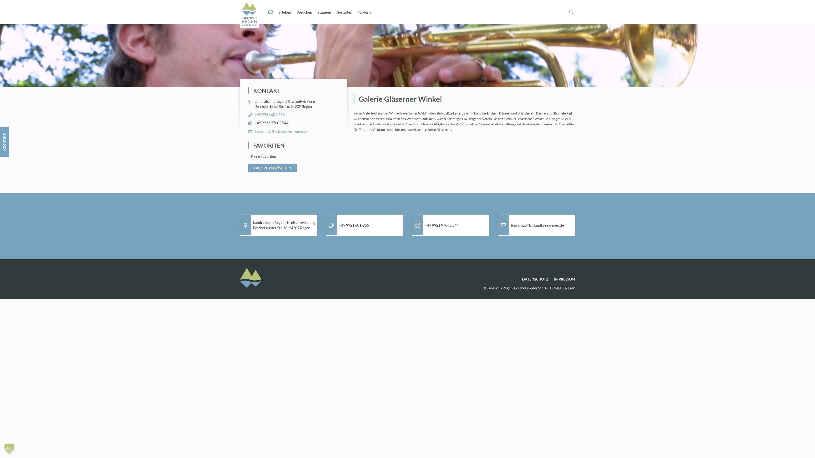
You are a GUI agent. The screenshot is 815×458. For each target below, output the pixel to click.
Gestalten (344, 12)
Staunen (324, 12)
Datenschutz (535, 279)
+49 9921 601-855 (270, 114)
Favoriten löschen (272, 168)
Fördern (364, 12)
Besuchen (304, 12)
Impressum (564, 279)
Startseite (270, 12)
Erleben (284, 12)
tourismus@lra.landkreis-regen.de (281, 131)
